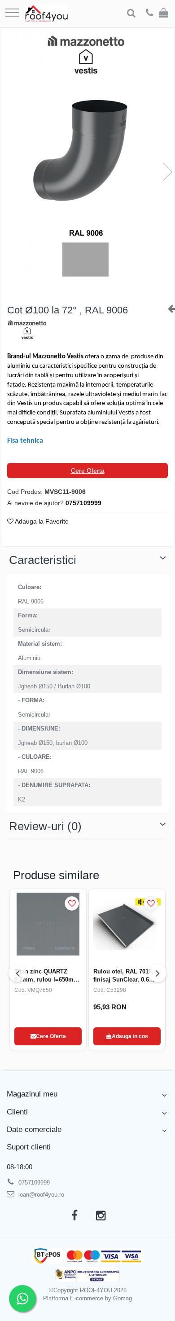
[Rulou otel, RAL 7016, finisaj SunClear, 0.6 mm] (127, 924)
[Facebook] (74, 1216)
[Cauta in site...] (131, 13)
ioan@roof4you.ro (40, 1194)
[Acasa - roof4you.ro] (46, 13)
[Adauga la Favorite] (72, 903)
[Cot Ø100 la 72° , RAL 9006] (87, 162)
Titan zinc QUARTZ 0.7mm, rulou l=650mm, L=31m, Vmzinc (47, 976)
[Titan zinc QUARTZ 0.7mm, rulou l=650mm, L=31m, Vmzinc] (48, 924)
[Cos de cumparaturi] (163, 13)
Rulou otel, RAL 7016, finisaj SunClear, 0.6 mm (123, 976)
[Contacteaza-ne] (149, 13)
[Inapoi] (168, 308)
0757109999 (33, 1182)
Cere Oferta (88, 470)
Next (167, 172)
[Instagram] (101, 1216)
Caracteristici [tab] (42, 560)
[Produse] (12, 13)
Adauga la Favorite (41, 521)
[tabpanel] (87, 162)
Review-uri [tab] (45, 826)
